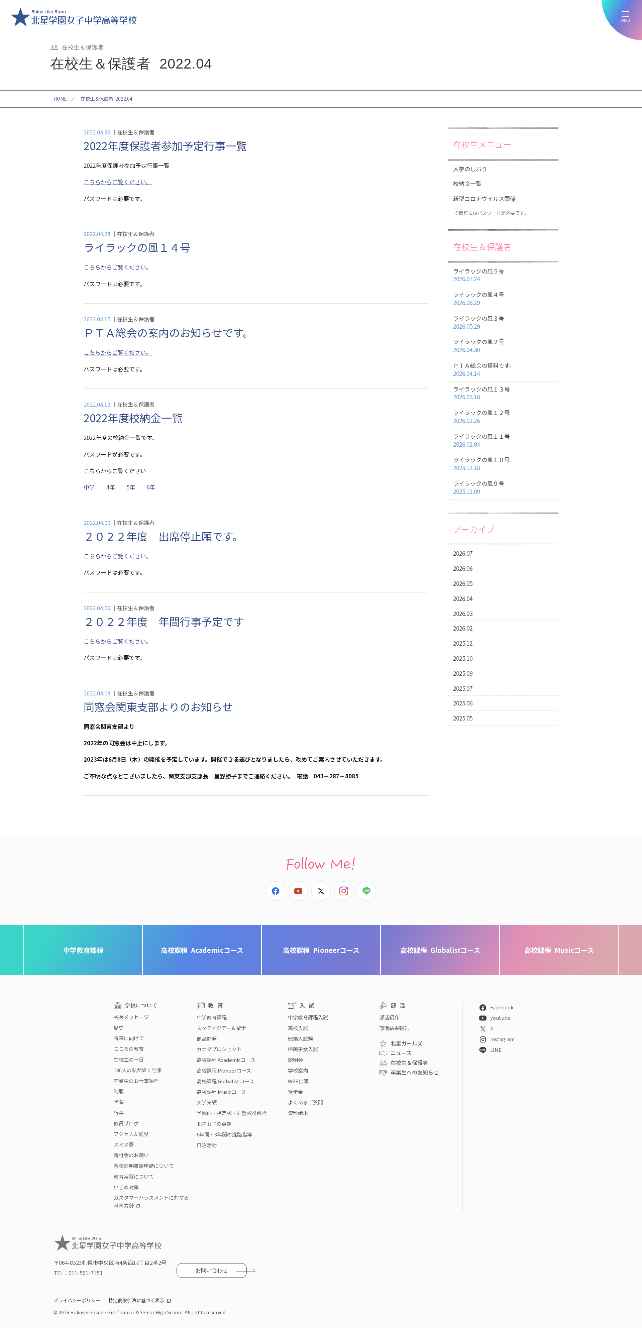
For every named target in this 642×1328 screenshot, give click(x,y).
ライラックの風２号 (478, 345)
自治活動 (207, 1144)
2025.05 (462, 718)
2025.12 (462, 643)
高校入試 (298, 1027)
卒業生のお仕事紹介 (136, 1080)
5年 (130, 487)
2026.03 (462, 613)
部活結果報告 (394, 1027)
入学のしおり (470, 168)
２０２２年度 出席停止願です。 (163, 536)
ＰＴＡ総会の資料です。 (484, 369)
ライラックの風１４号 (137, 247)
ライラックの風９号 (478, 487)
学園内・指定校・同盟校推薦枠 (232, 1112)
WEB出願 (298, 1081)
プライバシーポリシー (77, 1300)
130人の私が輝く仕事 (138, 1070)
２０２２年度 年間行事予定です (164, 621)
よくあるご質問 (305, 1102)
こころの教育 (129, 1048)
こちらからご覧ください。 (118, 182)
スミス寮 (124, 1144)
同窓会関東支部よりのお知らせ (158, 706)
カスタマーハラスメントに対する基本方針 (151, 1201)
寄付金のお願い (131, 1154)
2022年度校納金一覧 (133, 417)
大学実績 (207, 1102)
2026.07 (462, 553)
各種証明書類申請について (144, 1165)
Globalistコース (440, 950)
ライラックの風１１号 (481, 440)
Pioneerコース (321, 950)
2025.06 (462, 703)
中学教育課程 (83, 950)
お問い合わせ (212, 1270)
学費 (119, 1101)
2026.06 (462, 568)
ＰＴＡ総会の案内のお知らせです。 (168, 332)
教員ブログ (126, 1123)
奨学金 (295, 1091)
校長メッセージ (131, 1016)
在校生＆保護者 (409, 1063)
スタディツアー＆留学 (221, 1027)
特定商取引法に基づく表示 (136, 1300)
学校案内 (298, 1070)
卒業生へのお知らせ (415, 1072)
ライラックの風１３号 (481, 393)
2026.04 (462, 598)
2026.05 (462, 583)
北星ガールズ (407, 1043)
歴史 (119, 1027)
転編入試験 (300, 1038)
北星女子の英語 (214, 1123)
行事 (119, 1112)
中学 (89, 487)
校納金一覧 (467, 183)
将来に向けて (129, 1037)
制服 (119, 1091)
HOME (60, 98)
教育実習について (134, 1176)
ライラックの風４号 (478, 298)
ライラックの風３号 (478, 322)
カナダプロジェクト (219, 1049)
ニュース (401, 1053)
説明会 (295, 1059)
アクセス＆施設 (131, 1133)
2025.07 (462, 688)
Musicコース (559, 950)
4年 (110, 487)
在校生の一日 (129, 1059)
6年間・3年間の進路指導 (224, 1134)
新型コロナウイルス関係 (484, 198)
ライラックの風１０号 (481, 463)
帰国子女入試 (303, 1049)
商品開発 (207, 1038)
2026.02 (462, 628)
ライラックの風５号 (478, 275)
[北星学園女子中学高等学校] (73, 16)
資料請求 (298, 1112)
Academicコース (202, 950)
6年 (150, 487)
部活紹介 (389, 1017)
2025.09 (462, 673)
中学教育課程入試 (308, 1017)
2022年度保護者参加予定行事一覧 (165, 145)
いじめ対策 (126, 1187)
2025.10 (462, 658)
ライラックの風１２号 (481, 416)
